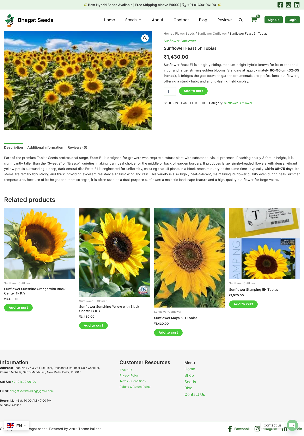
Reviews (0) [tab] (77, 147)
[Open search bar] (241, 20)
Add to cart (193, 90)
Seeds (131, 19)
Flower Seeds (185, 33)
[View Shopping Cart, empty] (254, 20)
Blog (203, 19)
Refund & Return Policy (135, 386)
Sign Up (273, 20)
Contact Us (194, 394)
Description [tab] (13, 147)
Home (109, 19)
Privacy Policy (129, 375)
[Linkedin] (297, 5)
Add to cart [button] (18, 307)
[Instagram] (288, 5)
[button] (145, 38)
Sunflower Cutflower (212, 33)
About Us (126, 370)
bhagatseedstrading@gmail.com (32, 391)
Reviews (225, 19)
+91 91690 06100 (24, 381)
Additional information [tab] (45, 147)
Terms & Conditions (133, 381)
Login (292, 20)
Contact (181, 19)
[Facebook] (280, 5)
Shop (189, 375)
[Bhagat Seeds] (9, 20)
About (157, 19)
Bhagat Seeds (35, 20)
